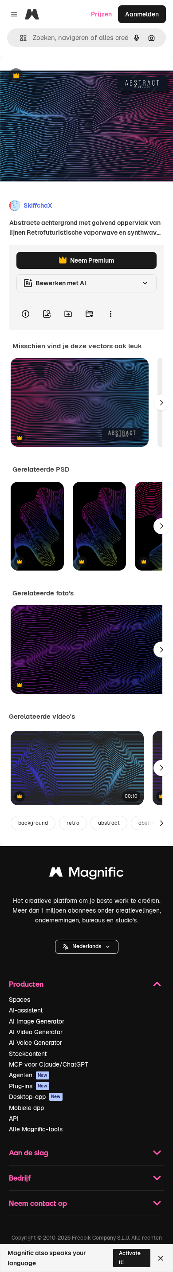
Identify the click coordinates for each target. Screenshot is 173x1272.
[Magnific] (86, 874)
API (14, 1118)
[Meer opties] (110, 314)
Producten (26, 983)
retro (73, 823)
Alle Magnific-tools (36, 1129)
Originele (58, 76)
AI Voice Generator (35, 1043)
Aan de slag (28, 1152)
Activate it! (130, 1257)
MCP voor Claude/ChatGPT (48, 1064)
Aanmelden (142, 14)
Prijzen (101, 14)
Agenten (28, 1075)
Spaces (19, 1000)
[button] (86, 947)
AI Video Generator (36, 1032)
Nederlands (86, 946)
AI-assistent (26, 1010)
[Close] (160, 1258)
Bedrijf (20, 1177)
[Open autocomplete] (20, 38)
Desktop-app (35, 1097)
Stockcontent (28, 1054)
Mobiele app (26, 1108)
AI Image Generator (36, 1021)
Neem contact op (38, 1203)
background (33, 823)
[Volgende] (161, 402)
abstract (109, 823)
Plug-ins (28, 1086)
